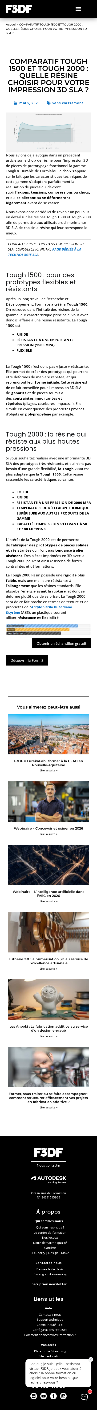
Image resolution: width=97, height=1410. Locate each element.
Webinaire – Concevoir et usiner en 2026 (48, 828)
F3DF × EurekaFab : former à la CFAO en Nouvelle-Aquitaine (48, 763)
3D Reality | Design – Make (50, 1253)
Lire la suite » (48, 770)
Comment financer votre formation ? (50, 1335)
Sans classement (67, 103)
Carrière (50, 1248)
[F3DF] (48, 1153)
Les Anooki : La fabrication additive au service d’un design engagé (48, 1028)
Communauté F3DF (50, 1325)
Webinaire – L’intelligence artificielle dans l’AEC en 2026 (48, 894)
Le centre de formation (50, 1232)
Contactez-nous (50, 1314)
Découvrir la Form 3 (27, 660)
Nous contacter (49, 1165)
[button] (78, 8)
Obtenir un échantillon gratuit (61, 643)
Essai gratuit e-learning (50, 1274)
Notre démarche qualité (50, 1243)
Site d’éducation (50, 1356)
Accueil (11, 24)
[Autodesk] (48, 1181)
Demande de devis (50, 1269)
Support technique (50, 1319)
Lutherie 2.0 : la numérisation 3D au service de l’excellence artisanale (48, 961)
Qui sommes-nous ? (50, 1227)
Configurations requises (50, 1330)
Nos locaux (50, 1237)
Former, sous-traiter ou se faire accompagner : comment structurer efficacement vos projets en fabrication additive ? (48, 1098)
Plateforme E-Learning (50, 1351)
